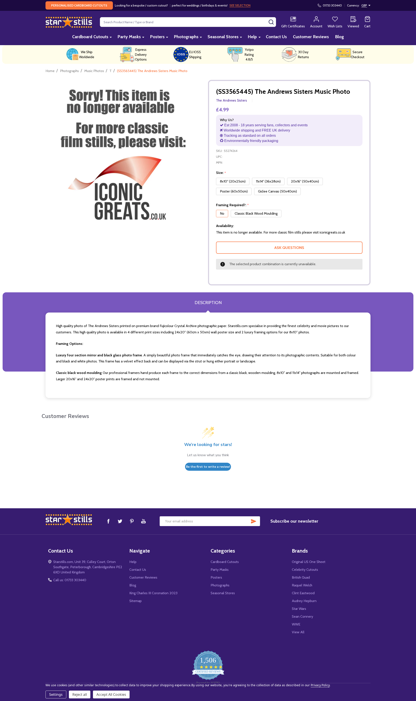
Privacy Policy (320, 685)
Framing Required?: (232, 205)
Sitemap (135, 601)
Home (50, 71)
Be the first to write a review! (208, 467)
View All (298, 632)
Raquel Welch (302, 585)
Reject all (79, 694)
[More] (111, 37)
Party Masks (129, 36)
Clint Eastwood (303, 593)
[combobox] (188, 22)
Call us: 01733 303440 (69, 580)
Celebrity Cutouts (305, 570)
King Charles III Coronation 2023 (153, 593)
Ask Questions (289, 247)
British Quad (301, 577)
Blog (339, 36)
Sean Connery (302, 616)
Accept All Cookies (111, 694)
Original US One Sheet (308, 562)
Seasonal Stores (223, 36)
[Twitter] (120, 521)
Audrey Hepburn (304, 601)
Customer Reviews (311, 36)
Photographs (186, 36)
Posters (157, 36)
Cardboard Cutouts (90, 36)
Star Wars (299, 609)
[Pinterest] (132, 521)
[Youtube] (143, 521)
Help (252, 36)
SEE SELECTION (239, 5)
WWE (296, 624)
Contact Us (276, 36)
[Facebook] (108, 521)
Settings (56, 694)
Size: (221, 173)
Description (208, 302)
